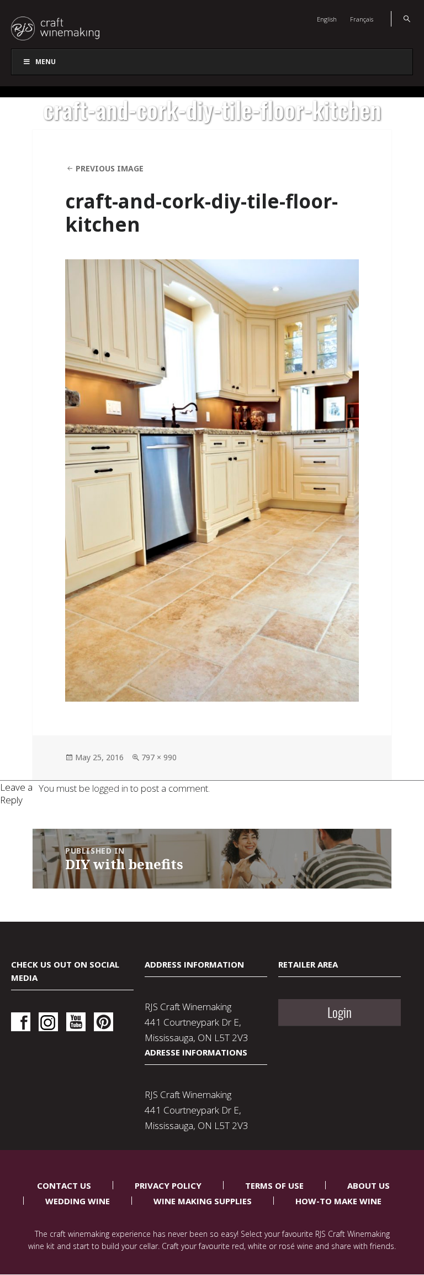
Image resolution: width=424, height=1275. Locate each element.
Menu (45, 61)
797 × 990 (159, 757)
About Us (368, 1185)
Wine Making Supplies (202, 1200)
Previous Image (110, 168)
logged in (110, 788)
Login (339, 1012)
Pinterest (103, 1022)
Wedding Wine (77, 1200)
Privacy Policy (168, 1185)
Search (400, 19)
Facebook (20, 1022)
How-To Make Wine (338, 1200)
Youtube (76, 1022)
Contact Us (64, 1185)
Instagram (48, 1022)
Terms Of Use (274, 1185)
